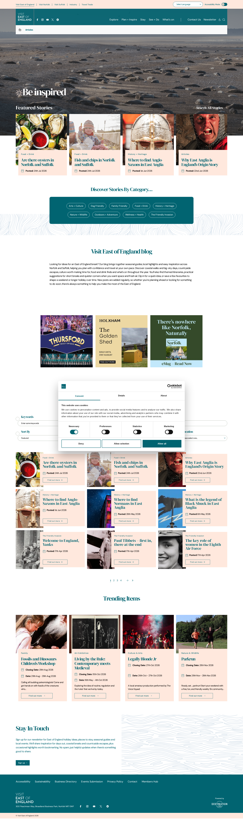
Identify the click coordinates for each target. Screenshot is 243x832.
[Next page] (127, 580)
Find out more (54, 480)
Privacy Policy (115, 781)
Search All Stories (209, 108)
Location (187, 432)
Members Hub (150, 781)
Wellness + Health (134, 214)
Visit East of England (25, 4)
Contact (132, 781)
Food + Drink (141, 206)
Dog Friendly (97, 206)
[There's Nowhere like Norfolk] (176, 341)
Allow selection (121, 443)
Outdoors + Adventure (106, 214)
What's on (168, 19)
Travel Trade (87, 4)
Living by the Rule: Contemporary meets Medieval (92, 663)
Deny (81, 443)
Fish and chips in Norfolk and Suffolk (95, 162)
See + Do (154, 19)
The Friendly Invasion (162, 214)
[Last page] (132, 580)
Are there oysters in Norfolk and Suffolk (37, 162)
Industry (73, 4)
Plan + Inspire (129, 19)
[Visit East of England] (25, 17)
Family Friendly (119, 206)
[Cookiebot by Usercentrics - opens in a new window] (169, 386)
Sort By (25, 432)
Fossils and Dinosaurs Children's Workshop (38, 661)
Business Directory (66, 781)
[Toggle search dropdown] (224, 19)
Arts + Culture (76, 206)
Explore (114, 19)
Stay (143, 19)
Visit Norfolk (44, 4)
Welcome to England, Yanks (61, 542)
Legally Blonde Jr (142, 659)
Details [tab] (121, 395)
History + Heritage (164, 206)
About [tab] (164, 395)
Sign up (21, 763)
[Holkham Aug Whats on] (121, 341)
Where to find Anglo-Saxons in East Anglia (145, 162)
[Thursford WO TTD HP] (66, 341)
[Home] (20, 29)
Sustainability (42, 781)
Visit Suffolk (59, 4)
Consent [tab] (79, 396)
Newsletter (210, 19)
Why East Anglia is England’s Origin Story (199, 162)
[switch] (106, 432)
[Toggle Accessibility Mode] (224, 4)
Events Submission (92, 781)
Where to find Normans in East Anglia (128, 503)
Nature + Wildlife (78, 214)
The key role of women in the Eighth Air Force (203, 544)
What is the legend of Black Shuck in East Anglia (203, 503)
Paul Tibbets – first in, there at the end (133, 542)
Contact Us (194, 19)
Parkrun (188, 659)
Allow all (162, 443)
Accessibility (23, 781)
